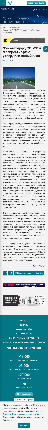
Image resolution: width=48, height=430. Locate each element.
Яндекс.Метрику (33, 405)
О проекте (24, 321)
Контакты (24, 325)
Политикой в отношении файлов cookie (21, 414)
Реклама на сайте (24, 329)
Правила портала (24, 334)
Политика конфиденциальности (24, 338)
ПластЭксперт (39, 266)
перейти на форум (26, 400)
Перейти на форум (36, 3)
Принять (24, 425)
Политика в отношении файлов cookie (24, 348)
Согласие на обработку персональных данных (24, 342)
